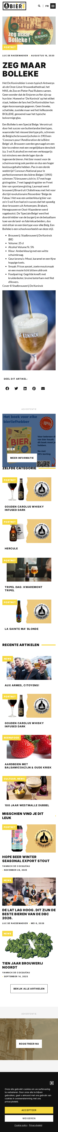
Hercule (11, 548)
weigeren (29, 1118)
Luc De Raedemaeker (15, 55)
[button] (51, 1083)
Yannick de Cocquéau (16, 866)
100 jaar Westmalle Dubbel (27, 805)
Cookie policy (21, 1125)
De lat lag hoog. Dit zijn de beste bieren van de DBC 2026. (29, 914)
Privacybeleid (35, 1125)
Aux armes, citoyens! (22, 685)
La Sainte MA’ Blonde (22, 628)
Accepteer (29, 1110)
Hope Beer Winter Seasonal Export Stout (26, 859)
